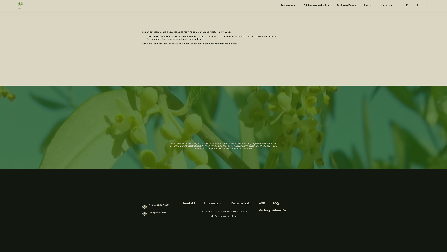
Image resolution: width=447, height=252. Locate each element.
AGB (262, 203)
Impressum (212, 203)
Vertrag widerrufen (273, 210)
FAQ (276, 203)
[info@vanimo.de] (428, 5)
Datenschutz (241, 203)
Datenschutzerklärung (261, 137)
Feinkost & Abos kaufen (316, 5)
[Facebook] (417, 5)
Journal (368, 5)
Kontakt (189, 203)
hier (151, 43)
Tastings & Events (346, 5)
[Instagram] (407, 5)
